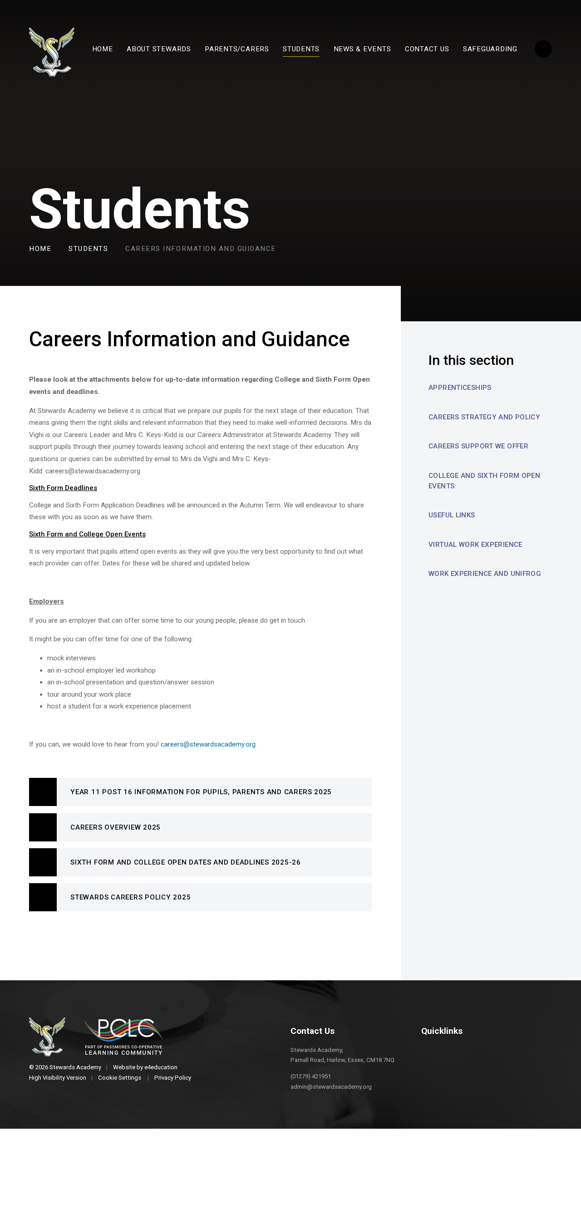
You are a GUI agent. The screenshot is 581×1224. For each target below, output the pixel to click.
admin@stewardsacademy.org (331, 1086)
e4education (160, 1067)
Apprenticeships (460, 387)
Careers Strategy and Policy (484, 417)
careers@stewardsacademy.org (208, 744)
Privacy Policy (172, 1077)
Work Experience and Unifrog (484, 574)
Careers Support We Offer (478, 446)
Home (40, 249)
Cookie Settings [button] (119, 1077)
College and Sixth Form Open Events (484, 481)
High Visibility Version (57, 1077)
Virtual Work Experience (475, 545)
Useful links (451, 515)
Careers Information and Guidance (200, 249)
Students (88, 249)
